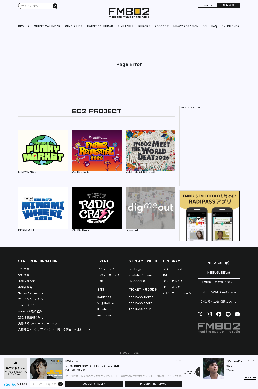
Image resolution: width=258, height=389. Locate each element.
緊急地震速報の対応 (31, 317)
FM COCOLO (137, 281)
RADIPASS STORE (141, 303)
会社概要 (23, 269)
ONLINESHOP (231, 26)
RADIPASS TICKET (141, 297)
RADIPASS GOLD (140, 309)
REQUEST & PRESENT (94, 384)
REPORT (144, 26)
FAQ (214, 26)
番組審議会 (25, 287)
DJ (205, 26)
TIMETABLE (126, 26)
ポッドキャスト (173, 287)
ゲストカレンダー (174, 281)
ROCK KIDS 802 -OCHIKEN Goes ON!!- (92, 366)
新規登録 (228, 5)
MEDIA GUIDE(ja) (218, 263)
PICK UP (24, 26)
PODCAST (162, 26)
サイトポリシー (28, 305)
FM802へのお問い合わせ (218, 282)
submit (60, 384)
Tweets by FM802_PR (190, 107)
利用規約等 (22, 384)
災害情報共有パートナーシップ (38, 323)
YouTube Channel (141, 275)
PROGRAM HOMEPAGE (153, 384)
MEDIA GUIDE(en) (218, 272)
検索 (55, 5)
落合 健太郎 (78, 370)
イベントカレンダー (110, 275)
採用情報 (23, 275)
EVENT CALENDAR (100, 26)
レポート (103, 281)
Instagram (104, 315)
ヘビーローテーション (177, 293)
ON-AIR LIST (74, 26)
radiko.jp (135, 269)
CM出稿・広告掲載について (219, 301)
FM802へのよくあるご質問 (218, 292)
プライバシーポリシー (32, 299)
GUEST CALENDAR (47, 26)
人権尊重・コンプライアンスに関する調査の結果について (54, 329)
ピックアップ (105, 269)
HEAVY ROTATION (185, 26)
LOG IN (208, 5)
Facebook (104, 309)
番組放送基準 (26, 281)
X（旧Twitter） (107, 303)
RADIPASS (104, 297)
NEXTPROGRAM (189, 372)
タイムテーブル (173, 269)
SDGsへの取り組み (30, 311)
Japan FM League (30, 293)
